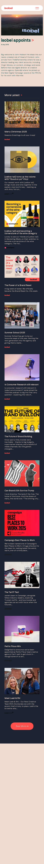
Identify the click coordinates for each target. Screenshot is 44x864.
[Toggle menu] (37, 8)
